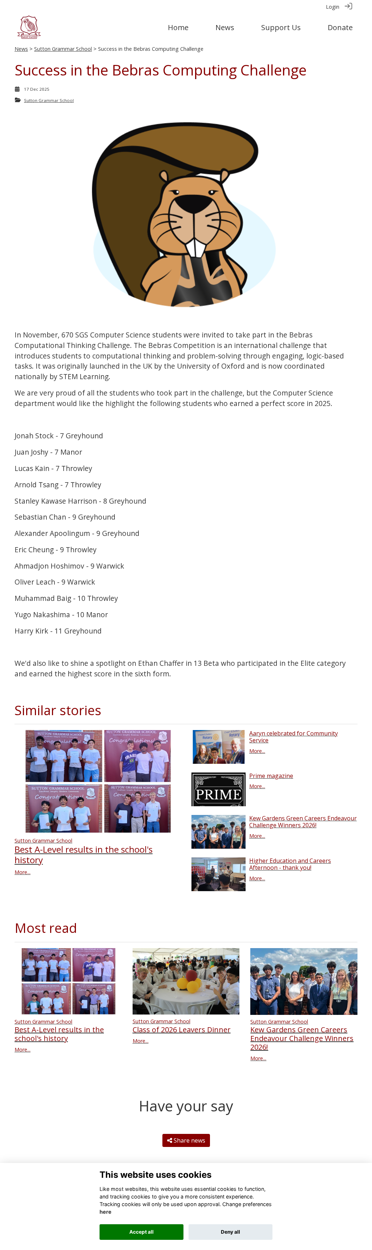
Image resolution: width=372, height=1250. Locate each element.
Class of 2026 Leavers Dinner (182, 1029)
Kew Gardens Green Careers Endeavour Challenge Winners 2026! (303, 821)
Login (332, 6)
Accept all (141, 1232)
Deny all (230, 1232)
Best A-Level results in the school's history (84, 854)
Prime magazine (271, 776)
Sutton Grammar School (63, 48)
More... (23, 872)
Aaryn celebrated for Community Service (293, 736)
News (21, 48)
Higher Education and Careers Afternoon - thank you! (290, 864)
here (106, 1212)
